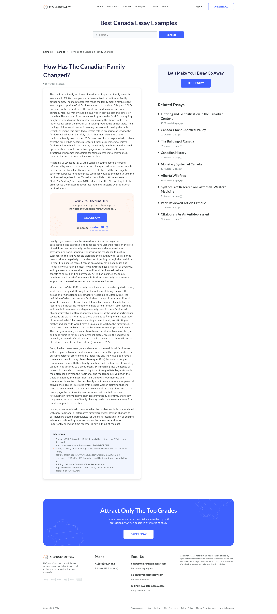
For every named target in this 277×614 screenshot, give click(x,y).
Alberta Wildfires (173, 176)
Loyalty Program (226, 608)
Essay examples (137, 608)
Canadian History (173, 153)
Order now (221, 6)
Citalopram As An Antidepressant (185, 214)
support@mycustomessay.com (148, 563)
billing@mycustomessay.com (147, 585)
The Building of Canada (177, 141)
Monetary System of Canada (181, 164)
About (100, 6)
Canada (61, 51)
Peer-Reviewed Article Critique (183, 203)
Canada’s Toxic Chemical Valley (183, 130)
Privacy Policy (187, 608)
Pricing (155, 6)
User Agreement (171, 608)
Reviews (157, 608)
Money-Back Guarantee (206, 608)
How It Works (113, 6)
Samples (48, 51)
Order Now (92, 217)
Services (127, 6)
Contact (166, 6)
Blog (149, 608)
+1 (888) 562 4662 (105, 563)
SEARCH (171, 34)
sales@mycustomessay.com (147, 574)
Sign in (199, 6)
